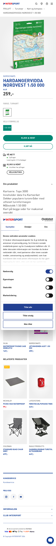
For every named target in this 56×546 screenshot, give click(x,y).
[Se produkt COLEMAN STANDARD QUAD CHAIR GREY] (15, 432)
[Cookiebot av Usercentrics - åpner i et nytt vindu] (41, 219)
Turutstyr (19, 9)
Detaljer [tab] (28, 227)
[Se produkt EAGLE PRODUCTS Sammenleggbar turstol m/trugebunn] (41, 432)
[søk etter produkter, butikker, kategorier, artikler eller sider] (36, 3)
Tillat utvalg (28, 315)
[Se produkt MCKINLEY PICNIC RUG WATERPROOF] (15, 386)
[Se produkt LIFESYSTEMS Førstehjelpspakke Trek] (41, 386)
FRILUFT (7, 9)
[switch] (49, 279)
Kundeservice (8, 482)
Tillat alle (28, 307)
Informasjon (10, 509)
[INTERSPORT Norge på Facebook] (13, 497)
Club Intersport (12, 516)
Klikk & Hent (28, 138)
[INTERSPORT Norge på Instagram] (6, 497)
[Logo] (12, 4)
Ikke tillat (28, 324)
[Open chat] (50, 540)
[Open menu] (52, 4)
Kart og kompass (34, 9)
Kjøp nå (28, 146)
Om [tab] (46, 227)
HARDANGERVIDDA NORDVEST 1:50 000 (22, 13)
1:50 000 (7, 128)
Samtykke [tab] (10, 227)
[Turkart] (7, 112)
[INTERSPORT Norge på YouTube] (21, 497)
